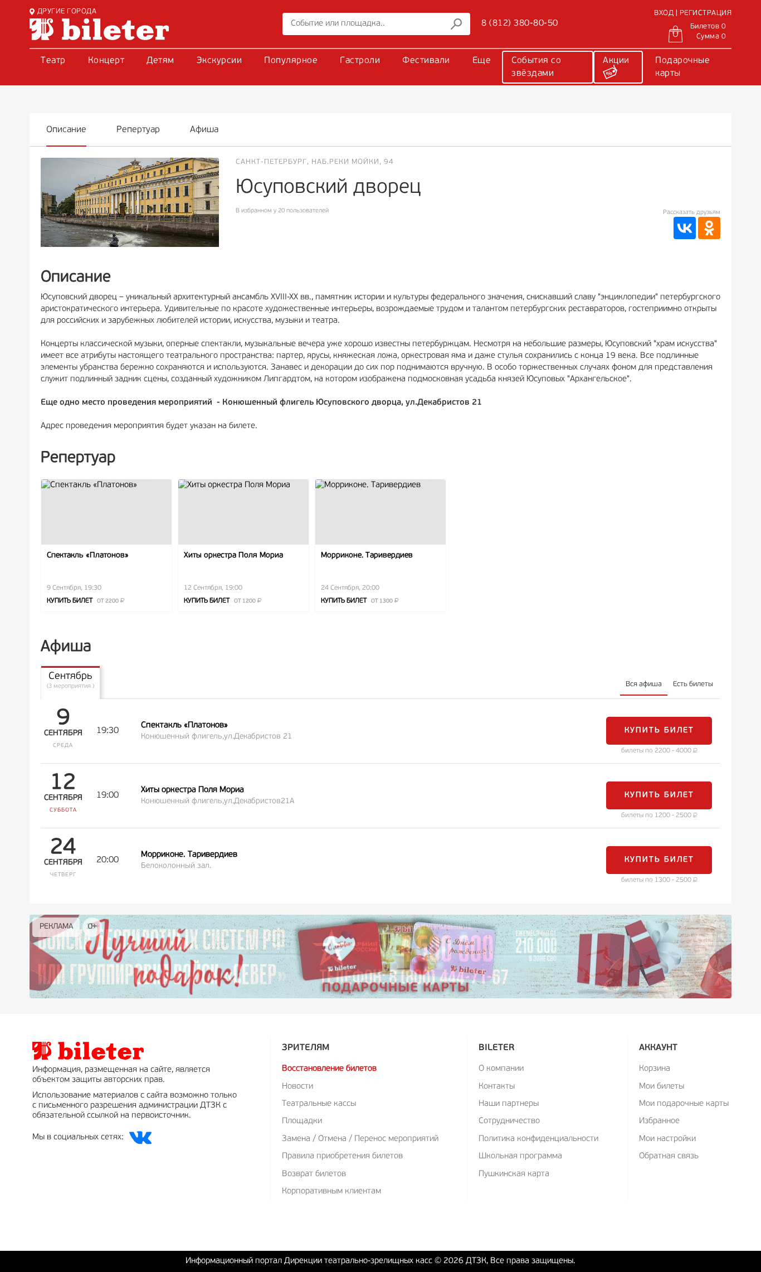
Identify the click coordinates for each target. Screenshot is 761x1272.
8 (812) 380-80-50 (519, 23)
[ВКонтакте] (685, 228)
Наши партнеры (509, 1104)
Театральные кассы (319, 1104)
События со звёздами (536, 67)
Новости (297, 1086)
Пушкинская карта (514, 1174)
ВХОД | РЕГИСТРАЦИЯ (692, 13)
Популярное (291, 60)
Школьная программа (520, 1156)
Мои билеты (661, 1086)
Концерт (106, 60)
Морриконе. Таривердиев (367, 555)
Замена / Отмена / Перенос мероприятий (360, 1139)
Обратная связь (669, 1156)
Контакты (497, 1086)
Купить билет (83, 601)
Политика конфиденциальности (538, 1139)
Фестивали (426, 60)
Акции (616, 60)
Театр (53, 60)
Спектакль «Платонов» (88, 555)
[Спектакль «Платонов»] (106, 512)
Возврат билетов (314, 1174)
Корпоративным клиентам (331, 1191)
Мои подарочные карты (684, 1104)
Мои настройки (667, 1139)
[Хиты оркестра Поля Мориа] (243, 512)
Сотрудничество (509, 1121)
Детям (160, 60)
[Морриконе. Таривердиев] (380, 512)
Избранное (659, 1121)
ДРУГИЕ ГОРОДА (66, 11)
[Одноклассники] (709, 228)
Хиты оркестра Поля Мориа (233, 555)
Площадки (302, 1121)
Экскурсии (219, 60)
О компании (501, 1069)
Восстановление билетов (329, 1069)
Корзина (654, 1069)
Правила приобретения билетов (342, 1156)
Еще (481, 60)
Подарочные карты (682, 67)
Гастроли (360, 60)
